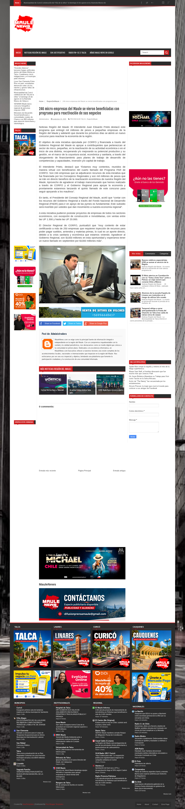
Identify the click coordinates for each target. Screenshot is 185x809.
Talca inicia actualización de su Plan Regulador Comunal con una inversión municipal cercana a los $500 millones (31, 755)
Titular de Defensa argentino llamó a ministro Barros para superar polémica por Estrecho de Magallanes (151, 774)
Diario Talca (100, 731)
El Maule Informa (102, 708)
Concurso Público (23, 745)
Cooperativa (140, 769)
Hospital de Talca (63, 708)
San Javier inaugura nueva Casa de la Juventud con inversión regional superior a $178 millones (71, 727)
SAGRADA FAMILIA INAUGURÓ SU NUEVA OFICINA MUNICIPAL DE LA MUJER (30, 774)
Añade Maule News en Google (102, 52)
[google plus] (168, 3)
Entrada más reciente (47, 471)
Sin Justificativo (57, 52)
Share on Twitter (74, 323)
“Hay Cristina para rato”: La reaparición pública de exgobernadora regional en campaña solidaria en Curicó (109, 758)
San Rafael (21, 743)
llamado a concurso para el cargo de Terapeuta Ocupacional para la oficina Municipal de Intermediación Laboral (31, 735)
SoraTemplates (28, 804)
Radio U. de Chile (142, 724)
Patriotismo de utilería (143, 763)
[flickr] (152, 3)
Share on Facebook (52, 323)
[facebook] (141, 3)
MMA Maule (61, 735)
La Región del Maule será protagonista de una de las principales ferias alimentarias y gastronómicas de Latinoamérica (111, 745)
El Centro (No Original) (104, 720)
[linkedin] (163, 3)
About (147, 804)
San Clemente (22, 731)
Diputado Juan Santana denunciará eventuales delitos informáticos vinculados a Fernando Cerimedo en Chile (151, 753)
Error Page (165, 804)
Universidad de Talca (64, 747)
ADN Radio (139, 749)
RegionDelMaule (92, 119)
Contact (155, 804)
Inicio (18, 52)
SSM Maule (60, 768)
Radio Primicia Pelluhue (105, 776)
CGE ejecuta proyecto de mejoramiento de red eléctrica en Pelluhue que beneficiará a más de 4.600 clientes (111, 712)
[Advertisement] (121, 29)
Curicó (19, 708)
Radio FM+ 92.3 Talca (77, 52)
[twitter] (147, 3)
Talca (19, 751)
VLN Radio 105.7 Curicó (105, 753)
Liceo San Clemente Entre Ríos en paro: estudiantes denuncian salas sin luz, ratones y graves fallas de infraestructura (24, 85)
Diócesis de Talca (63, 758)
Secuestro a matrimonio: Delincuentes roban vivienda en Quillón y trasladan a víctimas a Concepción (151, 741)
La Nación (139, 711)
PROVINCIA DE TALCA (78, 119)
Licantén (20, 764)
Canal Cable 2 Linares (104, 741)
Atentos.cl (99, 766)
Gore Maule (61, 722)
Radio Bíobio (140, 736)
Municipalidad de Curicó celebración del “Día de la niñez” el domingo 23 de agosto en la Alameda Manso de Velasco (24, 97)
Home (139, 804)
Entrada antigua (119, 471)
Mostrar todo (47, 781)
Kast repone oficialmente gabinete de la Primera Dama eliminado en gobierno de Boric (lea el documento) (150, 786)
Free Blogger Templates (54, 804)
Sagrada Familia (23, 770)
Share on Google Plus (98, 323)
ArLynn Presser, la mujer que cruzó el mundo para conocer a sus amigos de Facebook (148, 387)
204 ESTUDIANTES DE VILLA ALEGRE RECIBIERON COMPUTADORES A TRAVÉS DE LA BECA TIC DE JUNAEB (31, 722)
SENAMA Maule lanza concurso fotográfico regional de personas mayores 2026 (22, 107)
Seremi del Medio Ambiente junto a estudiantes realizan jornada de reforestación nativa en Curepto (69, 739)
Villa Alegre (21, 718)
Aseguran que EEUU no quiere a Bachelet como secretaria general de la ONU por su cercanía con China (150, 716)
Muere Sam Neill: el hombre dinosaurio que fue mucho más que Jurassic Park (147, 372)
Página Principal (84, 471)
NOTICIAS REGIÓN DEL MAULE (35, 52)
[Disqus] (82, 510)
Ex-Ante (138, 782)
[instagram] (157, 3)
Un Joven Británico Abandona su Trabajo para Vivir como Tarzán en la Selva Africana (149, 377)
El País (138, 761)
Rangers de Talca (63, 783)
